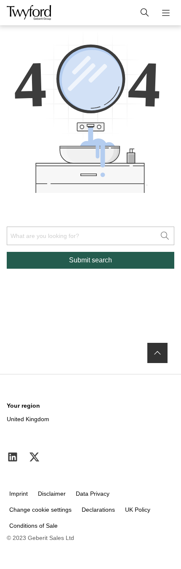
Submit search (90, 260)
